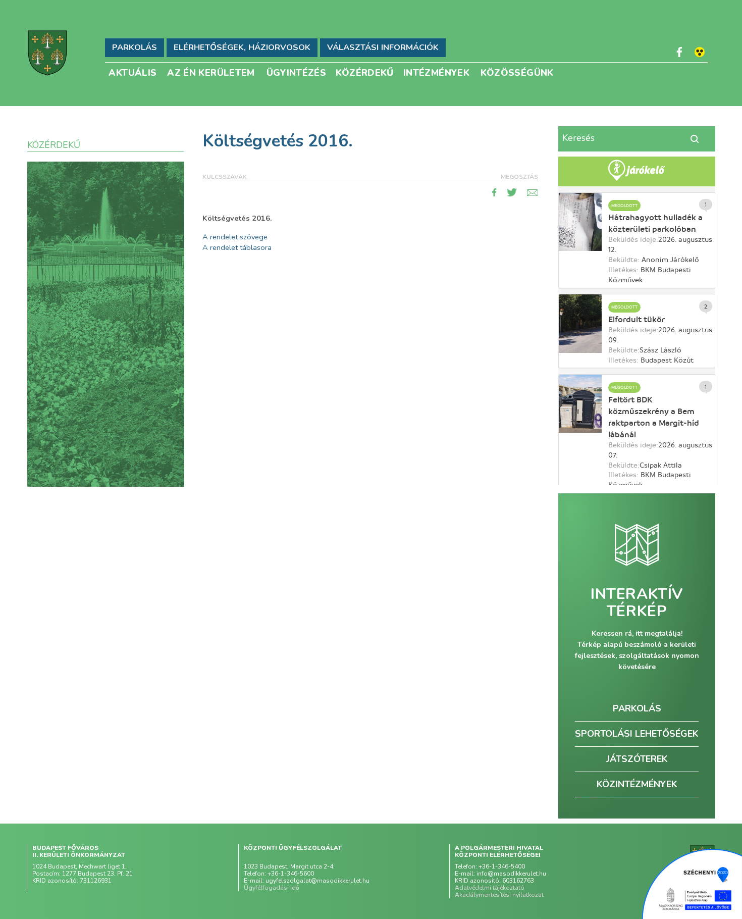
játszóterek (637, 759)
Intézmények (436, 72)
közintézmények (637, 784)
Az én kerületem (210, 72)
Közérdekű (365, 72)
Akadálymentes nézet (700, 52)
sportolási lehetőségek (637, 734)
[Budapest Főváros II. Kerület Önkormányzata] (47, 53)
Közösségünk (517, 72)
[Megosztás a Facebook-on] (494, 192)
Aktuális (132, 72)
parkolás (637, 708)
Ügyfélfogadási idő (271, 888)
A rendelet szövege (235, 237)
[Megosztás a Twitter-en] (512, 192)
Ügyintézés (297, 72)
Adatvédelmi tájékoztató (489, 888)
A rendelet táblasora (237, 247)
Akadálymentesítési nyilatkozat (499, 895)
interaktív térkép (637, 603)
